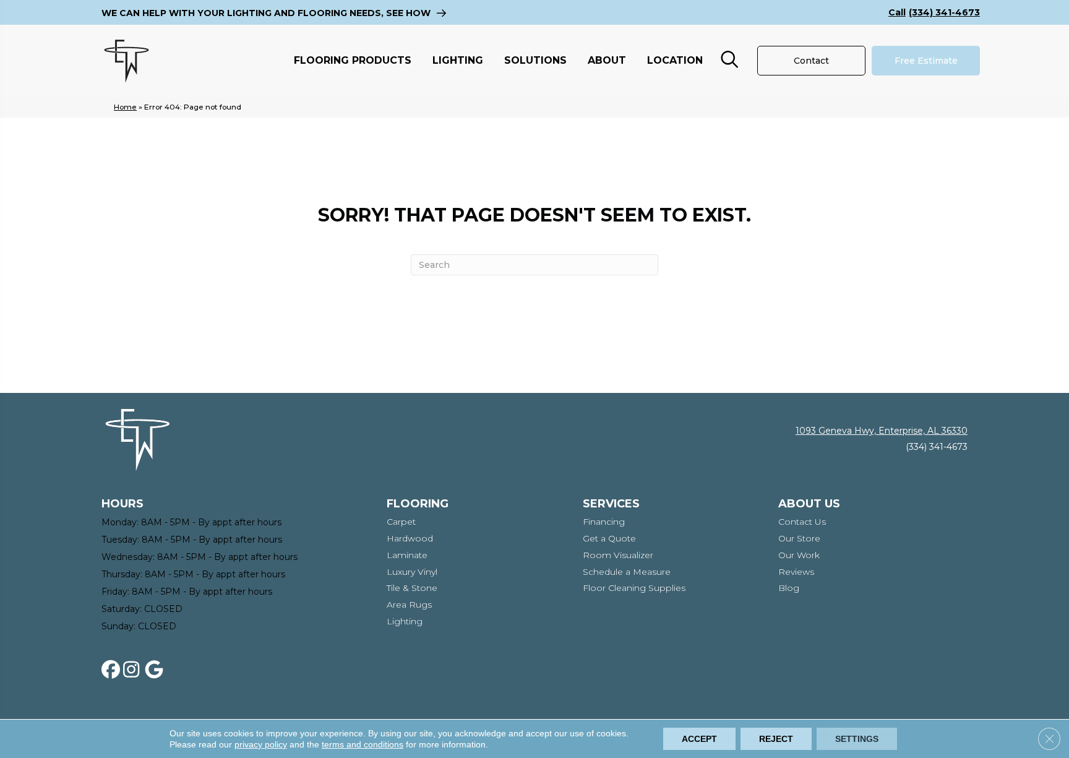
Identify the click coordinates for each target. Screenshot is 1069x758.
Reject (776, 739)
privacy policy (260, 744)
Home (125, 106)
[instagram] (135, 670)
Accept (699, 739)
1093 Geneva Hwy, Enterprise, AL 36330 (882, 430)
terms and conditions (362, 744)
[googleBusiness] (156, 670)
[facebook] (113, 670)
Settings (856, 739)
